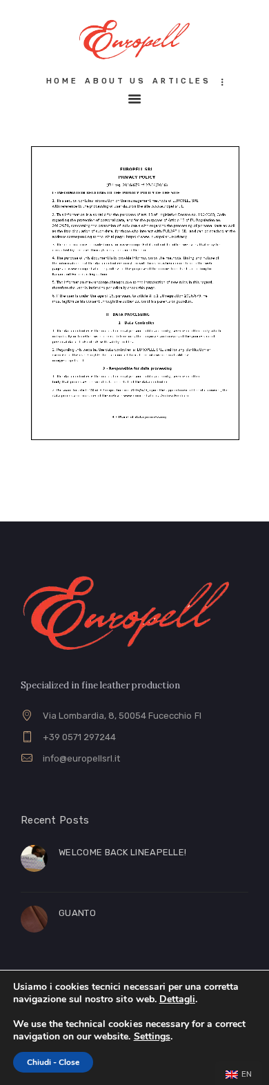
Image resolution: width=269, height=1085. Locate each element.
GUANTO (77, 913)
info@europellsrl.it (81, 758)
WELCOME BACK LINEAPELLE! (122, 852)
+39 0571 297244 (79, 737)
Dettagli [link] (177, 999)
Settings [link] (152, 1036)
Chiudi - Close (53, 1062)
